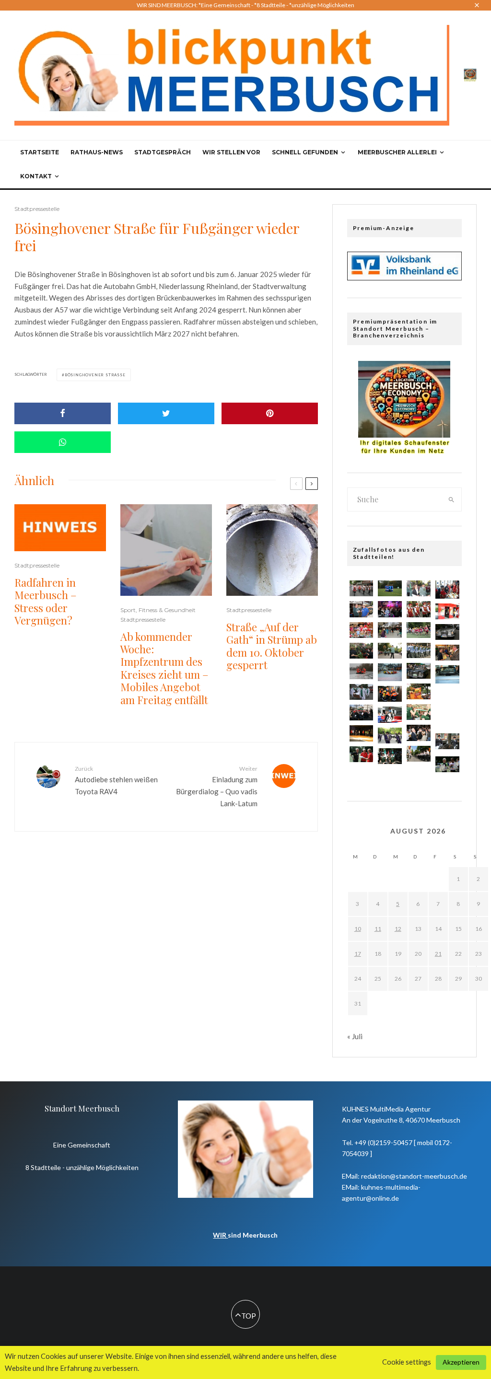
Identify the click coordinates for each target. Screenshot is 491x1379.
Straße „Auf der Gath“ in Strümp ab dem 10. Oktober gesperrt (271, 646)
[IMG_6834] (419, 588)
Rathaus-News (96, 152)
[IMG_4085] (419, 733)
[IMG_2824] (362, 733)
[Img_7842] (390, 714)
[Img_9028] (362, 712)
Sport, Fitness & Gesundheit (158, 610)
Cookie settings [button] (406, 1362)
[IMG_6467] (362, 588)
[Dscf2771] (390, 672)
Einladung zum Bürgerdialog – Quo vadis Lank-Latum (216, 786)
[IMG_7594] (419, 630)
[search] (451, 499)
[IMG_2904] (447, 632)
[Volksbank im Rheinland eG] (404, 277)
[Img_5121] (447, 611)
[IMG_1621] (447, 720)
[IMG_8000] (419, 650)
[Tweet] (166, 413)
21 (438, 953)
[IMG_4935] (419, 609)
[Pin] (270, 413)
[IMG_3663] (447, 764)
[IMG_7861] (419, 712)
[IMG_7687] (362, 630)
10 (357, 928)
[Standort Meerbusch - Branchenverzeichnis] (470, 74)
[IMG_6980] (419, 691)
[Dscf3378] (447, 589)
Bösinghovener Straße (95, 374)
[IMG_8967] (390, 735)
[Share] (62, 413)
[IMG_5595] (362, 671)
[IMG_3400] (362, 692)
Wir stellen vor (231, 152)
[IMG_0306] (390, 588)
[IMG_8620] (419, 671)
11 (377, 928)
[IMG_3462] (390, 630)
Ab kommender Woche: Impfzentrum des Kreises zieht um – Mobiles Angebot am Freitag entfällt (164, 668)
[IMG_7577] (362, 754)
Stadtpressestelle (36, 208)
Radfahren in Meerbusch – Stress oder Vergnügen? (45, 601)
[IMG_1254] (390, 609)
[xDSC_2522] (447, 653)
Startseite (39, 152)
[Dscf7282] (447, 674)
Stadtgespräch (162, 152)
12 (398, 928)
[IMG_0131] (362, 609)
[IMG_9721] (447, 741)
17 (357, 953)
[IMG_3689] (362, 651)
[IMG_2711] (390, 651)
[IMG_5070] (390, 756)
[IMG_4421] (447, 697)
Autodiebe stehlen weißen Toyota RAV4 (116, 780)
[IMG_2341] (419, 754)
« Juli (354, 1036)
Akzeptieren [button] (461, 1362)
